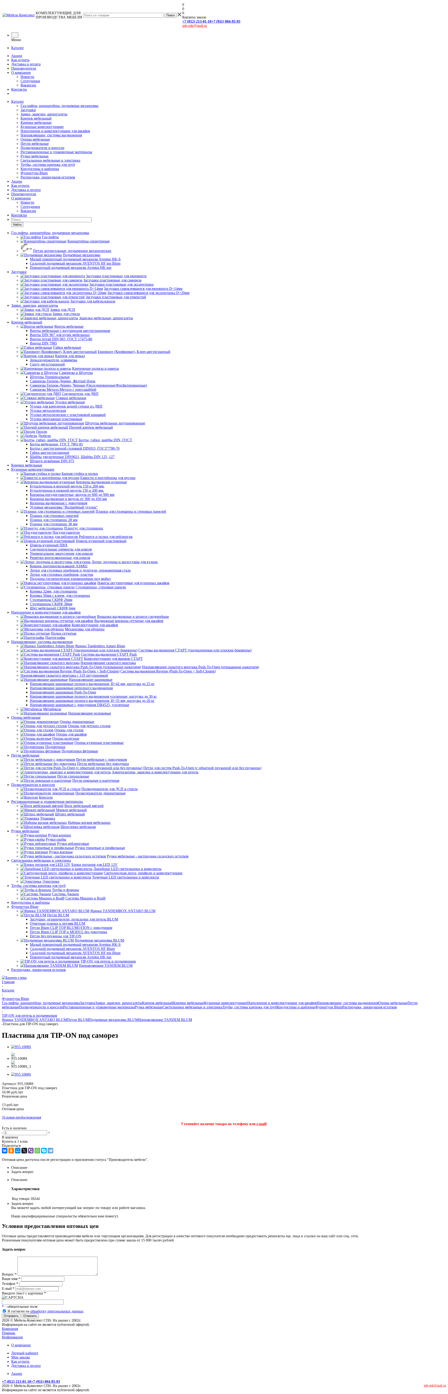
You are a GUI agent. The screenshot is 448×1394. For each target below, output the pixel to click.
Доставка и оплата (26, 64)
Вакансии (28, 85)
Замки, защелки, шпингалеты (44, 114)
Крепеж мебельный (36, 118)
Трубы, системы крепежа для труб (48, 165)
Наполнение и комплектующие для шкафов (55, 131)
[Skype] (44, 1150)
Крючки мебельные (36, 122)
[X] (24, 1150)
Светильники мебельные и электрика (50, 160)
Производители (23, 68)
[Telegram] (50, 1150)
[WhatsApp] (37, 1150)
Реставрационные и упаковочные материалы (56, 152)
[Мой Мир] (18, 1150)
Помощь (8, 1333)
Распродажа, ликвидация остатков (48, 177)
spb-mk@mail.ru (194, 26)
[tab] (228, 1168)
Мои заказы (20, 1357)
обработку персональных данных (57, 1311)
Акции (16, 56)
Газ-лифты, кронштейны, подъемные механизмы (59, 106)
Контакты (19, 89)
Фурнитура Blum (34, 173)
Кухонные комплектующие (42, 127)
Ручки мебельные (35, 156)
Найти (17, 224)
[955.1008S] (21, 1047)
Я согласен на (45, 1311)
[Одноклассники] (11, 1150)
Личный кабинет (24, 1353)
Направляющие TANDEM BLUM (165, 1020)
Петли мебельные (35, 144)
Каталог (17, 48)
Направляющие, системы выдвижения (51, 135)
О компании (21, 73)
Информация (12, 1337)
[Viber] (31, 1150)
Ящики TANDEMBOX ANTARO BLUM (34, 1020)
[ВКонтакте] (4, 1150)
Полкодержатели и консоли (42, 148)
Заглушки (28, 110)
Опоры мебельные (35, 139)
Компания (10, 1329)
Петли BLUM (78, 1020)
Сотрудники (30, 81)
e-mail (261, 1124)
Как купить (20, 60)
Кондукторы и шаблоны (40, 169)
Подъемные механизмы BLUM (113, 1020)
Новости (27, 77)
